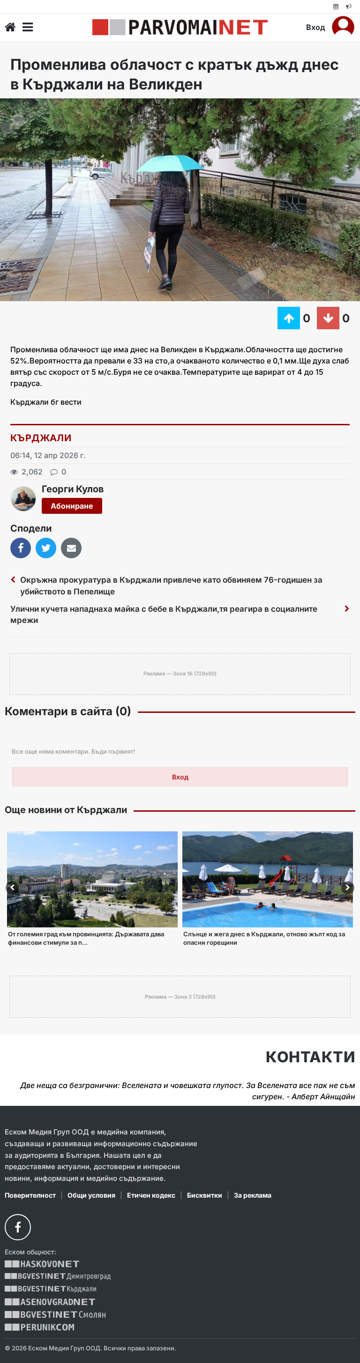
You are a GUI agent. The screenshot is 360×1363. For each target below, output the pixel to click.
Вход (315, 27)
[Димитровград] (58, 1276)
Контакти (310, 1057)
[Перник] (39, 1327)
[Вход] (343, 27)
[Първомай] (180, 27)
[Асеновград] (50, 1301)
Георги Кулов (73, 489)
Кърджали (40, 438)
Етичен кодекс (151, 1195)
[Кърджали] (50, 1289)
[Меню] (27, 27)
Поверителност (30, 1195)
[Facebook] (18, 1227)
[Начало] (10, 27)
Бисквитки (204, 1195)
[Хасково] (42, 1263)
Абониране (72, 506)
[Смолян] (55, 1314)
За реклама (252, 1195)
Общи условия (91, 1195)
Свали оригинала (33, 108)
